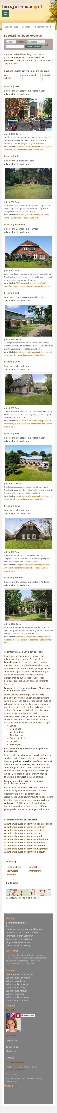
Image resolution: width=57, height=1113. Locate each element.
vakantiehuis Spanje (16, 987)
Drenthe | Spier (12, 156)
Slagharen (11, 1051)
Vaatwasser (12, 870)
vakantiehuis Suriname (17, 997)
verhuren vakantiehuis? (16, 1062)
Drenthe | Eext (11, 86)
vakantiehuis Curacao (17, 1000)
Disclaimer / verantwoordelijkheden (24, 929)
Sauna (13, 725)
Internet (33, 866)
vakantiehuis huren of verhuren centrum (24, 826)
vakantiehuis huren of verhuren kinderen (24, 845)
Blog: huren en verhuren (18, 942)
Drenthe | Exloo (12, 361)
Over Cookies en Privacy (18, 945)
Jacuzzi (13, 741)
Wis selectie (8, 77)
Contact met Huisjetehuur (19, 939)
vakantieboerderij (20, 694)
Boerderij (26, 26)
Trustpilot (11, 1010)
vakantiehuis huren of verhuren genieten (24, 830)
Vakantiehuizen (5, 13)
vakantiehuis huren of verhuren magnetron (26, 848)
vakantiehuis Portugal (17, 990)
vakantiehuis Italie (15, 994)
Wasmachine (35, 870)
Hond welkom (14, 866)
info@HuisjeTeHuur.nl (16, 1069)
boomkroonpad (43, 26)
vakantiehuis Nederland (18, 977)
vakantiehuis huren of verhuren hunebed (24, 842)
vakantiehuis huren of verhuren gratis (23, 833)
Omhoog (8, 1085)
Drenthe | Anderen (13, 577)
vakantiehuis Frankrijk (17, 984)
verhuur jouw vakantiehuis (19, 974)
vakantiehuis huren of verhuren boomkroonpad (28, 823)
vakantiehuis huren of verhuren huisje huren (26, 839)
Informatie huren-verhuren (19, 935)
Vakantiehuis (11, 26)
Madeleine (11, 1035)
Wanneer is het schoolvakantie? (22, 932)
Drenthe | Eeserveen (14, 224)
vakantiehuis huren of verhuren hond (23, 836)
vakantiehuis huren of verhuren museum (24, 851)
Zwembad (11, 874)
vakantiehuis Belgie (15, 981)
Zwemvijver (15, 744)
